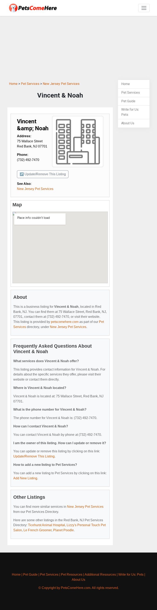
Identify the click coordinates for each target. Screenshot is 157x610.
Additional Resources (100, 574)
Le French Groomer (38, 530)
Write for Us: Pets (131, 574)
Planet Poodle (63, 530)
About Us (127, 123)
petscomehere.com (64, 322)
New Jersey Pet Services (61, 84)
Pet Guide (128, 101)
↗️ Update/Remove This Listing (43, 174)
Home (13, 84)
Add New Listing (25, 478)
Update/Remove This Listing (34, 456)
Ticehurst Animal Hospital (46, 525)
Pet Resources (71, 574)
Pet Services (30, 84)
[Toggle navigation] (144, 8)
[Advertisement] (78, 47)
